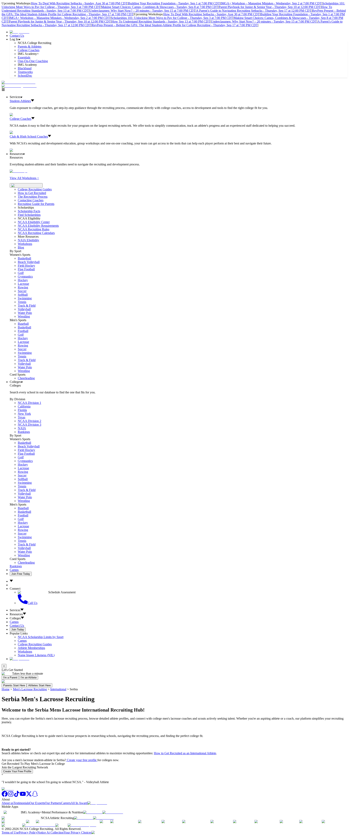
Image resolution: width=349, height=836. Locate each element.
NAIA (22, 428)
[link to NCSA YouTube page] (23, 795)
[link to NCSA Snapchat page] (35, 795)
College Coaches (28, 50)
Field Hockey (26, 265)
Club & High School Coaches (29, 136)
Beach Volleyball (29, 262)
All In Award (79, 803)
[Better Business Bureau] (38, 825)
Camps (14, 570)
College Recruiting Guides (35, 189)
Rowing (23, 287)
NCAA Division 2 (29, 421)
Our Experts (37, 803)
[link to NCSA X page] (29, 795)
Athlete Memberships (31, 648)
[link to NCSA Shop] (19, 32)
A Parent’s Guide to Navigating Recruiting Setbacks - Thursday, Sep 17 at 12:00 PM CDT (253, 10)
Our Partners (53, 803)
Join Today (17, 629)
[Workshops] (18, 171)
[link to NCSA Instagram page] (11, 795)
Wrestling (24, 316)
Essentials (24, 57)
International (58, 689)
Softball (23, 294)
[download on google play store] (113, 812)
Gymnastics (25, 276)
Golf (21, 273)
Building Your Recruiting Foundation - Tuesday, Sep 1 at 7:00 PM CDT (174, 3)
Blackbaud (25, 68)
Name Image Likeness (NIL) (36, 655)
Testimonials (21, 803)
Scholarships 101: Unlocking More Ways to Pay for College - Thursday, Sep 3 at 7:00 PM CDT (172, 18)
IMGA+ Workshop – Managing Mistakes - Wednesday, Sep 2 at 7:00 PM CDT (271, 3)
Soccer (22, 291)
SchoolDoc (25, 75)
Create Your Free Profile (17, 771)
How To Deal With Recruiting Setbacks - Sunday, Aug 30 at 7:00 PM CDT (79, 3)
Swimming (25, 298)
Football (23, 331)
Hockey (23, 280)
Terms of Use (10, 832)
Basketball (24, 258)
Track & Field (27, 305)
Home (5, 689)
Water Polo (25, 313)
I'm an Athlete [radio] (29, 677)
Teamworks (25, 72)
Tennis (22, 302)
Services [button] (15, 610)
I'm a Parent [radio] (10, 677)
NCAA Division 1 (29, 402)
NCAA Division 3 (29, 424)
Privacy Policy (28, 832)
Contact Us (17, 35)
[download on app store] (92, 812)
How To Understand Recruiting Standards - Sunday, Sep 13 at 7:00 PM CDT (160, 21)
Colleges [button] (15, 618)
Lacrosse (23, 283)
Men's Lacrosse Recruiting (30, 689)
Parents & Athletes (29, 46)
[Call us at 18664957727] (18, 82)
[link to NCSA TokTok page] (17, 795)
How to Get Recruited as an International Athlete (185, 753)
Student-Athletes (20, 101)
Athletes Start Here (39, 685)
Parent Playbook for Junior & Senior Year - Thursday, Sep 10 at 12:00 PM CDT (270, 7)
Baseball (23, 323)
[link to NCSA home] (8, 789)
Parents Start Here (14, 685)
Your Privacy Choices (77, 832)
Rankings (24, 432)
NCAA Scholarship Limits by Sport (40, 637)
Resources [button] (16, 614)
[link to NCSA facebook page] (5, 795)
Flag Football (26, 269)
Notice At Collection (50, 832)
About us (7, 803)
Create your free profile (81, 760)
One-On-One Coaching (33, 61)
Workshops (25, 651)
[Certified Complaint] (82, 825)
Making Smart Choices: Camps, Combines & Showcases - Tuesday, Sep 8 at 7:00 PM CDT (159, 7)
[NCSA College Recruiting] (20, 86)
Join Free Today (20, 573)
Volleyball (24, 309)
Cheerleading (26, 378)
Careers (66, 803)
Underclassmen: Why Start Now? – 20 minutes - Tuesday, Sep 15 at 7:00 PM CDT (142, 10)
